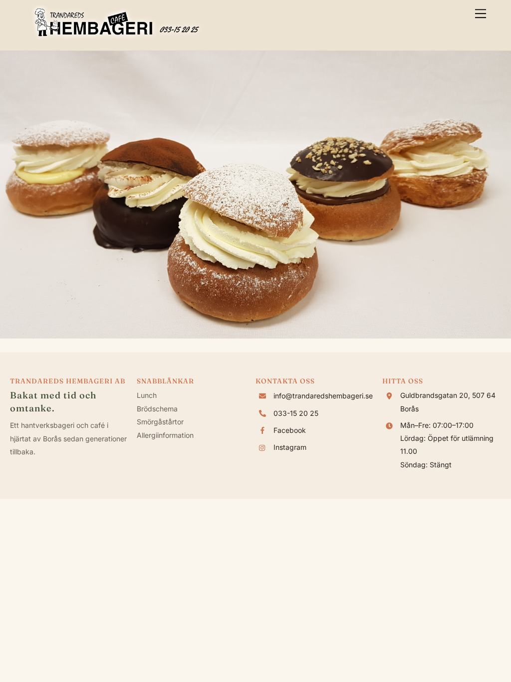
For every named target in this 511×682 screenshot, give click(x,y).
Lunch (147, 395)
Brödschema (157, 408)
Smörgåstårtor (160, 421)
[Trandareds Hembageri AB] (116, 37)
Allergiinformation (165, 435)
